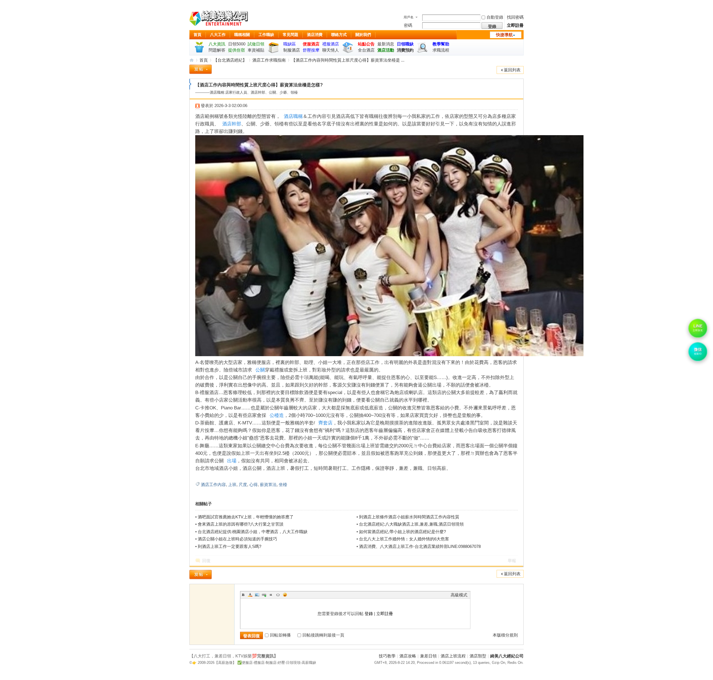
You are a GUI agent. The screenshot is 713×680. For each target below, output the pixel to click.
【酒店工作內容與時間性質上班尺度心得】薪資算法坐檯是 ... (347, 60)
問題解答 (217, 50)
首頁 (197, 34)
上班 (232, 484)
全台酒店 (366, 50)
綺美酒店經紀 (191, 60)
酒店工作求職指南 (269, 60)
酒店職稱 (293, 116)
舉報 (512, 560)
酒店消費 (315, 34)
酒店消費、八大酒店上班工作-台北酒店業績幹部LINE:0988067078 (420, 546)
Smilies (285, 595)
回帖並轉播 (280, 635)
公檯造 (277, 415)
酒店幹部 (231, 124)
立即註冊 (515, 25)
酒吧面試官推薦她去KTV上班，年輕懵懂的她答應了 (246, 516)
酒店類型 (478, 656)
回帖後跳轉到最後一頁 (323, 635)
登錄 (369, 613)
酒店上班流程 (453, 656)
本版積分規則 (505, 635)
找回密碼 (515, 17)
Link (264, 595)
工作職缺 (266, 34)
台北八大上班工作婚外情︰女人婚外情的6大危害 (404, 538)
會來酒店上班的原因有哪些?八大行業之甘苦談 (241, 524)
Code (278, 595)
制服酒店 (291, 50)
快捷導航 (504, 34)
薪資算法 (268, 484)
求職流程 (441, 50)
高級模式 (459, 594)
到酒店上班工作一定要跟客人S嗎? (229, 546)
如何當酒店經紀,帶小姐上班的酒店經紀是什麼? (402, 531)
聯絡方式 (339, 34)
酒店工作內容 (213, 484)
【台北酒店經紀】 (230, 60)
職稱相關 (242, 34)
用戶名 (409, 17)
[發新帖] (200, 70)
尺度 (243, 484)
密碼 (408, 25)
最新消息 (385, 44)
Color (250, 595)
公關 (260, 370)
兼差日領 (428, 656)
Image (257, 595)
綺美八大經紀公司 (507, 656)
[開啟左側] (190, 84)
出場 (231, 460)
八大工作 (218, 34)
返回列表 (512, 69)
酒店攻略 (407, 656)
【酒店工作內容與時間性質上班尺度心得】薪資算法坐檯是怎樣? (259, 84)
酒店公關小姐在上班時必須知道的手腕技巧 (237, 538)
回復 (206, 560)
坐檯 (283, 484)
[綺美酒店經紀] (218, 19)
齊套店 (325, 423)
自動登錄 (495, 17)
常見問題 (290, 34)
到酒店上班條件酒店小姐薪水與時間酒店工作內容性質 (409, 516)
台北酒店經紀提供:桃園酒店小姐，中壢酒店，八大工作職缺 (252, 531)
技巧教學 (387, 656)
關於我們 (363, 34)
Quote (271, 595)
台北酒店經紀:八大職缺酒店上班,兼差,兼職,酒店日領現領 (411, 524)
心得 (253, 484)
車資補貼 (256, 50)
